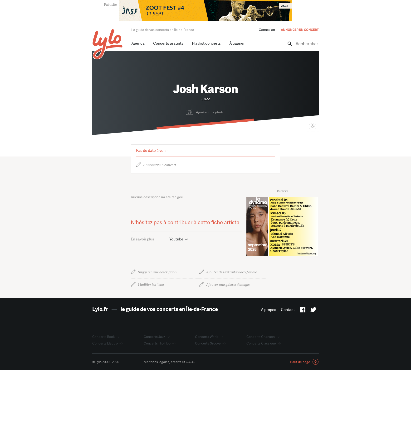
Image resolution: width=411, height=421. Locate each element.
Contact (288, 309)
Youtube (176, 239)
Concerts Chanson (260, 337)
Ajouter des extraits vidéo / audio (231, 272)
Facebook (303, 310)
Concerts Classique (261, 343)
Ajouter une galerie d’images (228, 284)
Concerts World (206, 337)
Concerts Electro (105, 343)
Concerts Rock (103, 337)
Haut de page (300, 362)
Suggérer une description (157, 272)
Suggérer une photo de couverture (313, 125)
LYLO (107, 44)
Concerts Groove (208, 343)
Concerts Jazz (154, 337)
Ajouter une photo (210, 112)
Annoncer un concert (159, 165)
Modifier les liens (151, 284)
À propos (268, 309)
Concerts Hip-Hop (157, 343)
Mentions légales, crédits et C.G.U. (169, 362)
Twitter (313, 310)
